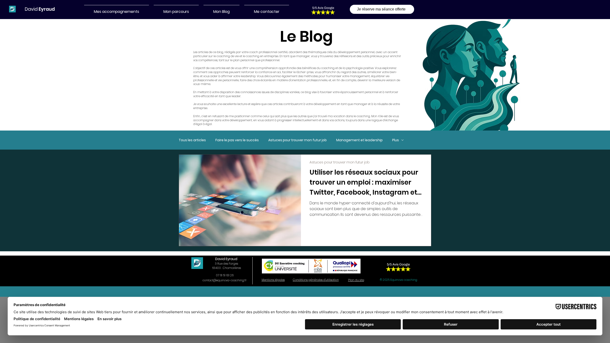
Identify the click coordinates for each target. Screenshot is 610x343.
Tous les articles (192, 140)
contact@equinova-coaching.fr (225, 280)
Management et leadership (359, 140)
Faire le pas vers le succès (237, 140)
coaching (252, 56)
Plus (395, 140)
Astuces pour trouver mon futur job (297, 140)
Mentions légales (273, 280)
